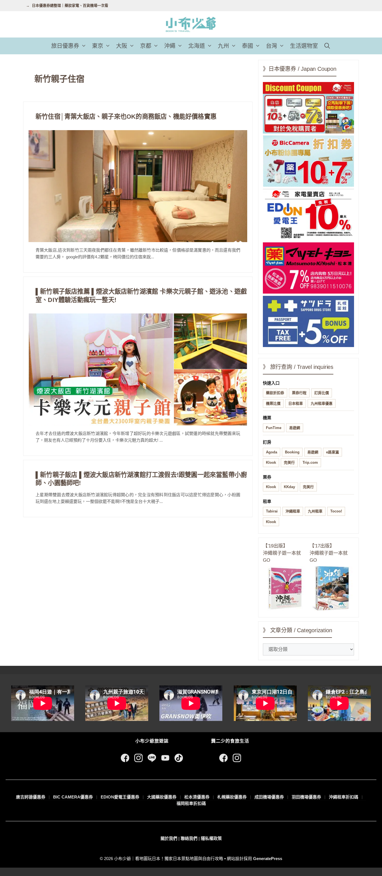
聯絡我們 (189, 838)
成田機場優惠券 (269, 797)
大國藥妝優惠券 (161, 797)
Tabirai (272, 511)
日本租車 (295, 403)
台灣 (271, 46)
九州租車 (315, 511)
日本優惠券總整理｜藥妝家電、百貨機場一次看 (70, 5)
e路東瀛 (332, 452)
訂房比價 (321, 393)
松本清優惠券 (196, 797)
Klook (271, 462)
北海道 (196, 46)
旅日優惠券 (65, 46)
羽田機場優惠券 (306, 797)
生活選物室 (304, 46)
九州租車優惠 (322, 403)
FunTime (273, 428)
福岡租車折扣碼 (191, 803)
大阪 (121, 46)
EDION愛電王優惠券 (120, 797)
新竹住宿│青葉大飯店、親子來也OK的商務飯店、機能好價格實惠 (126, 116)
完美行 (289, 462)
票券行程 (299, 393)
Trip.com (310, 462)
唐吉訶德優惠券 (30, 797)
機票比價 (273, 403)
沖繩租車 (293, 511)
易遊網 (294, 428)
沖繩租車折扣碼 (343, 797)
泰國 (247, 46)
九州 (223, 46)
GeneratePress (267, 858)
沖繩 (169, 46)
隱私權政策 (211, 838)
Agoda (271, 452)
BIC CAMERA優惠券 (73, 797)
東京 (97, 46)
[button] (84, 46)
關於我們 (169, 838)
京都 (145, 46)
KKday (289, 487)
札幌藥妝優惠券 (232, 797)
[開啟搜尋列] (327, 46)
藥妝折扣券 (275, 393)
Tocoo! (336, 511)
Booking (292, 452)
